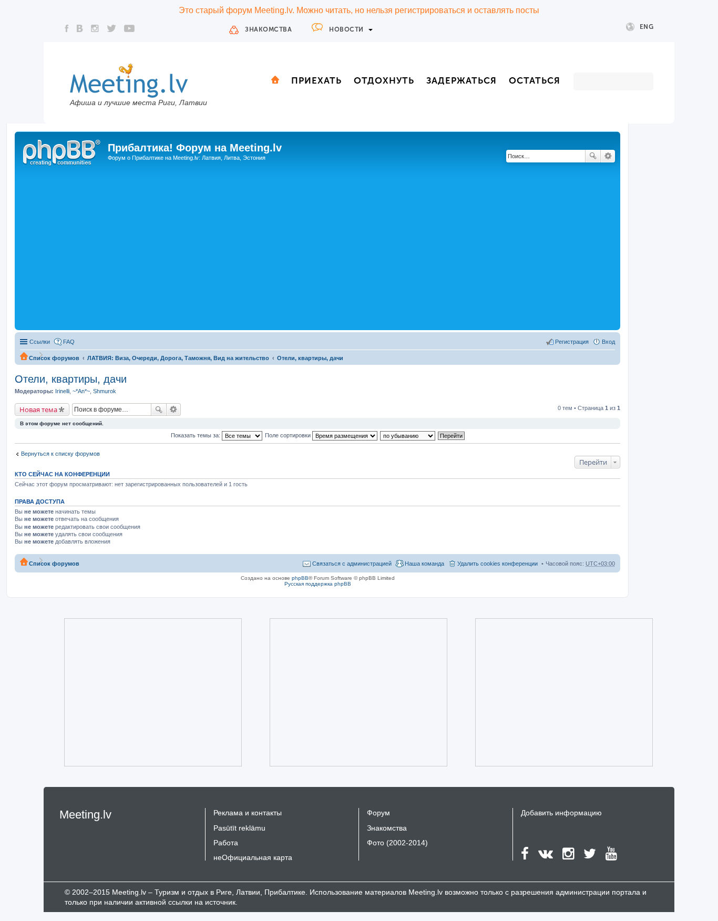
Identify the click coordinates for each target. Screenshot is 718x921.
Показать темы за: (196, 435)
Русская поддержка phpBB (317, 584)
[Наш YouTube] (129, 28)
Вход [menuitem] (608, 342)
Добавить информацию (561, 813)
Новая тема (38, 409)
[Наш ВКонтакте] (80, 28)
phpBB (300, 578)
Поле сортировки (288, 435)
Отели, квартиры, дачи (310, 358)
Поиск (593, 156)
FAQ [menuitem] (69, 342)
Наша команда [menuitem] (424, 563)
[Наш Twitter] (111, 28)
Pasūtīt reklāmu (239, 828)
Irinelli (62, 391)
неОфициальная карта (252, 857)
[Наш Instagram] (95, 28)
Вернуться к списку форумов (60, 454)
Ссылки (39, 342)
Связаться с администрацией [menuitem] (352, 563)
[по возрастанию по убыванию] (408, 435)
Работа (225, 842)
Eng (647, 26)
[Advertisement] (317, 248)
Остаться (534, 80)
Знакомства (268, 29)
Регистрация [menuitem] (572, 342)
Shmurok (104, 391)
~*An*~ (81, 391)
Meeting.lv (85, 814)
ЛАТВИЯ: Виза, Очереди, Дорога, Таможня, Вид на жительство (178, 358)
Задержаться (461, 80)
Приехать (316, 80)
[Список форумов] (62, 151)
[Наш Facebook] (67, 28)
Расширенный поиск (608, 156)
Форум (378, 813)
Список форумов (54, 358)
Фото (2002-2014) (397, 842)
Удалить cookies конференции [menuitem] (497, 563)
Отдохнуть (384, 80)
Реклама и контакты (247, 813)
